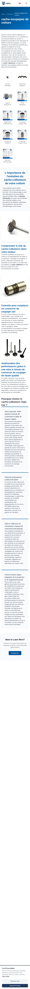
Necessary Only (14, 981)
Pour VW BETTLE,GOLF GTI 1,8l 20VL (8, 161)
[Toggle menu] (26, 3)
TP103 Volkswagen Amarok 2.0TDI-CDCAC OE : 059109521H (22, 103)
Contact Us (15, 653)
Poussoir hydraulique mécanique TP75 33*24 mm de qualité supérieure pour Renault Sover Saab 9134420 (7, 84)
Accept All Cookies (15, 985)
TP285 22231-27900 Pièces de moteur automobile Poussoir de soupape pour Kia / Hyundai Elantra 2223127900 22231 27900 (7, 123)
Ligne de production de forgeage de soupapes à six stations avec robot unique (7, 103)
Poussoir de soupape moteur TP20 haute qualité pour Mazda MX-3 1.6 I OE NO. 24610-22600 (22, 142)
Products (10, 14)
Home (3, 14)
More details (5, 976)
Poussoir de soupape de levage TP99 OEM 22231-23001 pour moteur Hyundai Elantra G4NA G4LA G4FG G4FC (7, 142)
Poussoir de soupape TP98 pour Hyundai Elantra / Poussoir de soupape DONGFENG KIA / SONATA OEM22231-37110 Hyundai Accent (22, 123)
